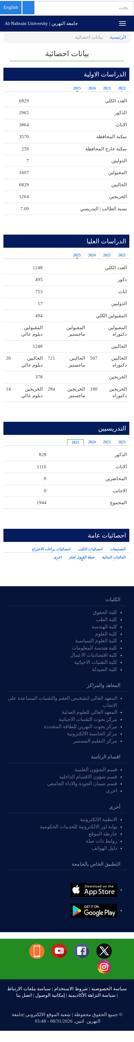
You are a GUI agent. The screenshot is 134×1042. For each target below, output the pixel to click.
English (10, 7)
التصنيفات (118, 549)
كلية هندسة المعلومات (94, 647)
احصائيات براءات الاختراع (51, 549)
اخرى (58, 557)
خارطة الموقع (103, 833)
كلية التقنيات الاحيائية (95, 662)
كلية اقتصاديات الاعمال (93, 655)
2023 (107, 88)
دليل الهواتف (104, 848)
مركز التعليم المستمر (95, 740)
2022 (122, 88)
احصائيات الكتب (90, 549)
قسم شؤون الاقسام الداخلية (87, 776)
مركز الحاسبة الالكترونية (92, 733)
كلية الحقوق (105, 612)
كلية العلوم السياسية (96, 640)
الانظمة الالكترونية (98, 819)
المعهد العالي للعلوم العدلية (89, 712)
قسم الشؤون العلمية (95, 769)
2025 (77, 88)
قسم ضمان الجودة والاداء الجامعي (82, 783)
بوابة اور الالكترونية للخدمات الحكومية (78, 826)
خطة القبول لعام (80, 557)
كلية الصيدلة (104, 669)
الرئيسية (118, 37)
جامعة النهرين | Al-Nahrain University (41, 23)
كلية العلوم (106, 633)
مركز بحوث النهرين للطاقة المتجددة (80, 726)
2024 (92, 88)
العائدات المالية (114, 557)
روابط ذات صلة (101, 841)
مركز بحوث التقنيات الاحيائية (88, 719)
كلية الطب (106, 619)
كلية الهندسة (104, 626)
